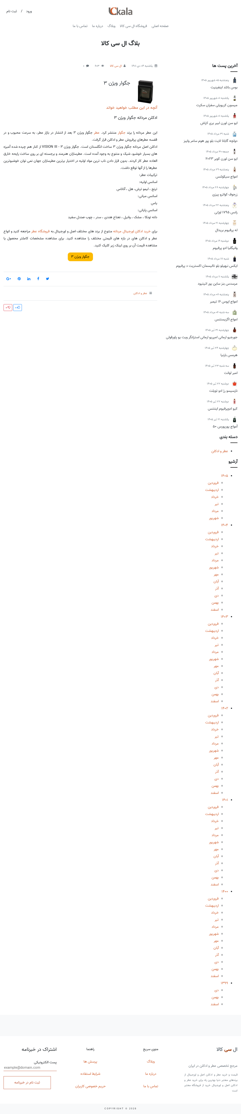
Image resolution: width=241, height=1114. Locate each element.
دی (216, 595)
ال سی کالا (116, 66)
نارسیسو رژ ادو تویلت (223, 391)
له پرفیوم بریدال (226, 230)
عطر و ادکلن (219, 451)
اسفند (215, 610)
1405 (224, 476)
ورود (29, 11)
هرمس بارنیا (229, 355)
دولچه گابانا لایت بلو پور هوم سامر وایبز (210, 141)
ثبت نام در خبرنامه (27, 1082)
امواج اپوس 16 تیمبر (223, 301)
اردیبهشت (212, 490)
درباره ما (97, 26)
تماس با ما (80, 26)
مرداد (215, 511)
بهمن (215, 603)
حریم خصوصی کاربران (90, 1086)
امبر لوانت (230, 373)
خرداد (215, 497)
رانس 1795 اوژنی (225, 212)
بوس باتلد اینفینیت (224, 87)
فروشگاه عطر (40, 231)
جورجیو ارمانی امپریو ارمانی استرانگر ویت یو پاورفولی (201, 337)
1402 (224, 708)
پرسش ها (90, 1061)
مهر (216, 574)
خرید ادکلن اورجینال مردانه (132, 231)
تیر (217, 504)
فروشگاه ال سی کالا (133, 26)
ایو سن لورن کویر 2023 (221, 159)
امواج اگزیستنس (226, 319)
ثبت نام (11, 11)
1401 (225, 800)
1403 (224, 617)
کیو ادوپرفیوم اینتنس (222, 408)
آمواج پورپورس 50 (225, 426)
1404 (224, 525)
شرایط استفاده (90, 1074)
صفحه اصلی (160, 26)
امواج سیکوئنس (226, 176)
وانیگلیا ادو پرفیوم (225, 248)
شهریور (214, 518)
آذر (217, 588)
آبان (216, 581)
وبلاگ (111, 26)
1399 (224, 983)
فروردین (213, 483)
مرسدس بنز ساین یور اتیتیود (217, 284)
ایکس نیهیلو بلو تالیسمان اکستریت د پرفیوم (206, 266)
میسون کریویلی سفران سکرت (216, 105)
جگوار (121, 133)
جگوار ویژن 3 (117, 83)
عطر (97, 133)
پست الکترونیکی (45, 1062)
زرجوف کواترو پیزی (224, 194)
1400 (224, 891)
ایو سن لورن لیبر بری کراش (218, 123)
